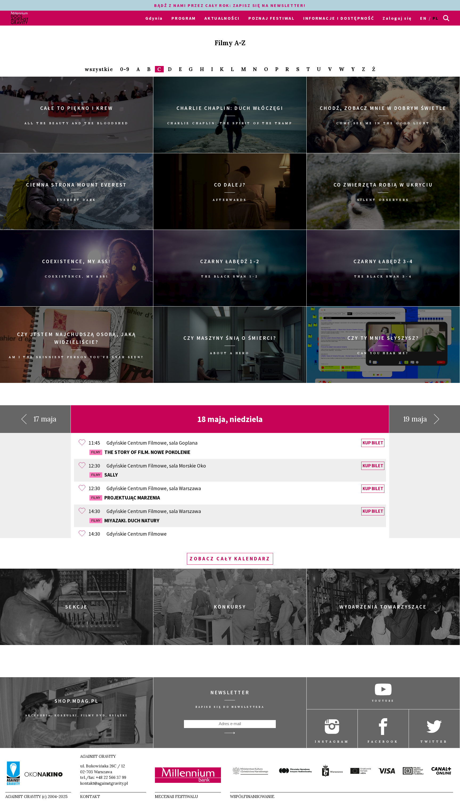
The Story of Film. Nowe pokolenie (140, 452)
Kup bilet (373, 443)
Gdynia (154, 18)
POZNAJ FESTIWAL (271, 18)
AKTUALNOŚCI (222, 18)
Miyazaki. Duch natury (125, 520)
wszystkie (99, 69)
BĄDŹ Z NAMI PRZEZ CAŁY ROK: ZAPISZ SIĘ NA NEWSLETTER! (230, 5)
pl (436, 18)
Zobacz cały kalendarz (230, 559)
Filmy (95, 452)
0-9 (125, 69)
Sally (104, 475)
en (423, 18)
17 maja (45, 419)
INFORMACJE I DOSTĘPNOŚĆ (338, 18)
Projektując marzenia (125, 497)
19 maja (415, 419)
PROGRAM (183, 18)
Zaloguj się (397, 18)
